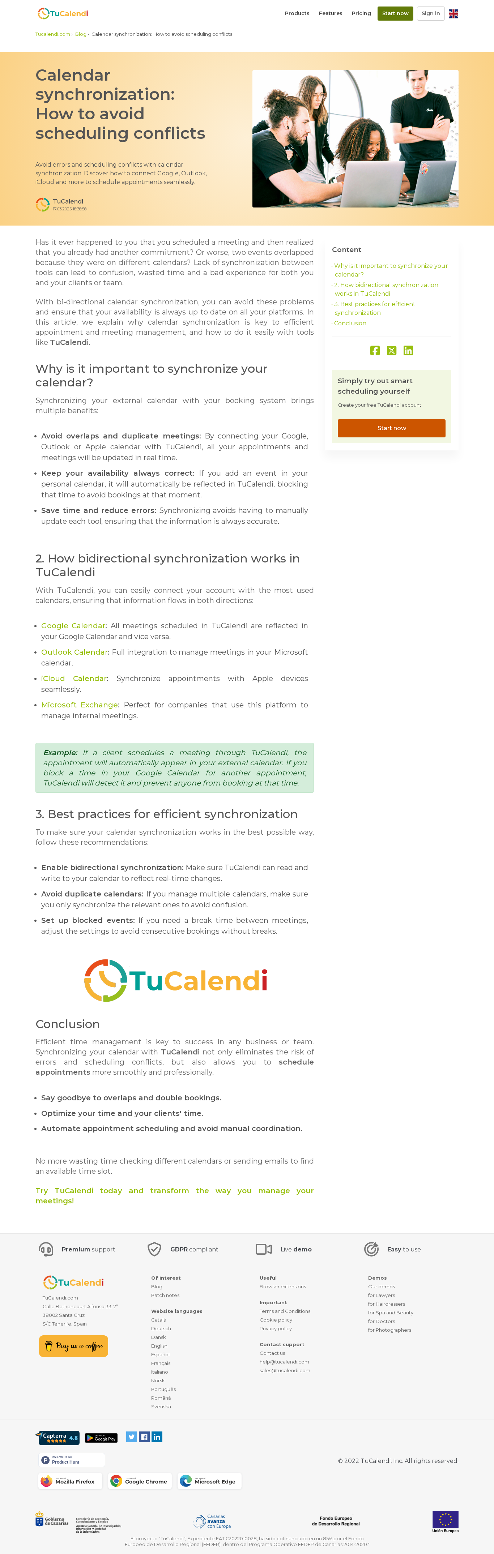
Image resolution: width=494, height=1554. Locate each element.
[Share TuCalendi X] (391, 351)
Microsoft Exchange (79, 705)
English (159, 1346)
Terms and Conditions (285, 1311)
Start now (395, 13)
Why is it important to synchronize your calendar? (391, 270)
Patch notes (165, 1295)
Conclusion (350, 323)
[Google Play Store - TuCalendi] (101, 1438)
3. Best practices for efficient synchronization (375, 308)
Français (160, 1363)
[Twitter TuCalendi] (131, 1436)
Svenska (161, 1406)
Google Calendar (73, 625)
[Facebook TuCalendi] (144, 1436)
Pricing (361, 13)
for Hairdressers (386, 1304)
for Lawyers (381, 1295)
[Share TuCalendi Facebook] (375, 351)
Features (330, 13)
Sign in (431, 13)
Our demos (381, 1286)
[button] (453, 13)
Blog (156, 1286)
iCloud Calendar (74, 678)
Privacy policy (276, 1328)
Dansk (158, 1337)
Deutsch (161, 1328)
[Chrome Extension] (140, 1481)
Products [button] (297, 13)
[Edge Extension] (210, 1481)
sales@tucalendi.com (285, 1370)
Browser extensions (283, 1286)
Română (161, 1398)
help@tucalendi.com (284, 1362)
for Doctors (381, 1321)
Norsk (158, 1380)
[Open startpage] (59, 14)
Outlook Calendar (74, 652)
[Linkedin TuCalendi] (157, 1436)
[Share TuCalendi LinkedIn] (408, 351)
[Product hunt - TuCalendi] (71, 1459)
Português (163, 1389)
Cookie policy (276, 1320)
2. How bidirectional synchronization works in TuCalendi (386, 289)
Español (160, 1354)
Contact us (272, 1353)
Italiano (159, 1372)
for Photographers (389, 1330)
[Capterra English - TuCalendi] (57, 1438)
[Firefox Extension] (70, 1481)
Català (158, 1320)
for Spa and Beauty (390, 1312)
